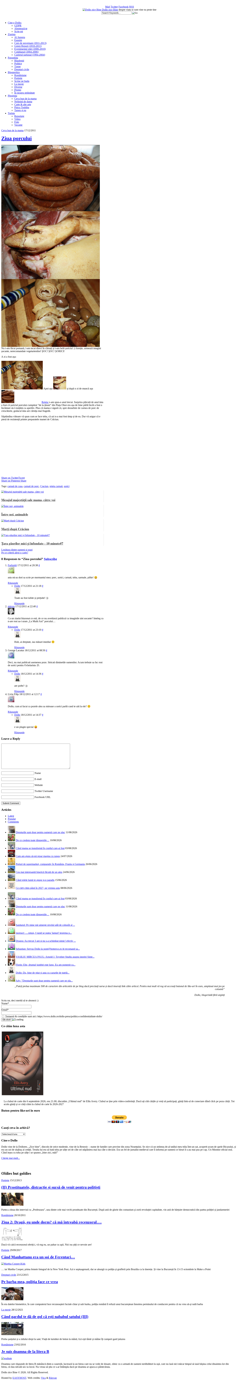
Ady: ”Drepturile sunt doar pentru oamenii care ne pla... (44, 980)
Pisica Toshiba (21, 107)
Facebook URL (43, 797)
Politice (18, 63)
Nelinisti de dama (23, 101)
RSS (131, 6)
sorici (66, 486)
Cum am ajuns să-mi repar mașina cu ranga (38, 856)
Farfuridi (12, 565)
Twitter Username (44, 791)
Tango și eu (20, 110)
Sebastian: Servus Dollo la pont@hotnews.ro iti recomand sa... (48, 948)
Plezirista (12, 95)
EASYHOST (19, 1377)
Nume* (5, 1003)
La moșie (19, 84)
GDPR (17, 25)
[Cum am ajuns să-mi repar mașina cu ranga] (11, 856)
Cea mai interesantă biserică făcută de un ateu (39, 872)
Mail (107, 6)
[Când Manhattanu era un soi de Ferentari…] (13, 1263)
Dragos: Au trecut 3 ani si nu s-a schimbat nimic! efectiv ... (46, 941)
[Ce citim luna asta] (22, 1096)
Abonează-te (20, 28)
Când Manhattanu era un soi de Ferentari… (38, 1257)
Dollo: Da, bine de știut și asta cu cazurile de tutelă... (42, 972)
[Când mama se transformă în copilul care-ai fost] (11, 848)
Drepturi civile (21, 69)
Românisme (20, 75)
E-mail (38, 779)
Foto (16, 122)
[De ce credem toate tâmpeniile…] (11, 840)
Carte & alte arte (22, 104)
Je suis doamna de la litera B (25, 1351)
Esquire (18, 40)
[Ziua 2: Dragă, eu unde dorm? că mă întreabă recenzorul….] (12, 1239)
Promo (17, 89)
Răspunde (13, 583)
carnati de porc (31, 486)
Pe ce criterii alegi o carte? (14, 552)
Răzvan (53, 1377)
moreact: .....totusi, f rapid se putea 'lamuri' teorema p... (44, 933)
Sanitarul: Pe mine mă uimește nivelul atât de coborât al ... (45, 925)
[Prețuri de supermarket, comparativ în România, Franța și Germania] (11, 864)
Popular (12, 818)
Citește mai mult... (10, 1158)
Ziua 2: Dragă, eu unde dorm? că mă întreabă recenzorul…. (51, 1222)
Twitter (114, 6)
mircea (11, 606)
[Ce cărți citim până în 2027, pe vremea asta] (11, 888)
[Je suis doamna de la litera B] (6, 1358)
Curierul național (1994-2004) (29, 54)
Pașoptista (13, 57)
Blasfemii (19, 60)
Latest (11, 816)
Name (38, 773)
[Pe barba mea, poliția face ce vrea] (12, 1299)
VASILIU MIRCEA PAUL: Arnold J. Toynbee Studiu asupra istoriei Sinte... (55, 956)
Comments (13, 821)
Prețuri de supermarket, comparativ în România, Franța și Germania (50, 864)
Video (17, 119)
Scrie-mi (18, 31)
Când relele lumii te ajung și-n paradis (35, 880)
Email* (5, 1009)
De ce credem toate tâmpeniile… (32, 840)
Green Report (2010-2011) (28, 46)
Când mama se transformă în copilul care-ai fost (40, 848)
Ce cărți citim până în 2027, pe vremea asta (38, 888)
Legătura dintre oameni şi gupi (17, 549)
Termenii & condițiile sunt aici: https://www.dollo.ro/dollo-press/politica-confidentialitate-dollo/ (53, 1016)
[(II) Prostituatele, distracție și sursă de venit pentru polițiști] (12, 1204)
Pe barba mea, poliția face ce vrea (29, 1282)
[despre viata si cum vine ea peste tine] (92, 9)
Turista (11, 113)
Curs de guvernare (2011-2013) (30, 43)
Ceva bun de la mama (25, 98)
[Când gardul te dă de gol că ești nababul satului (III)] (12, 1334)
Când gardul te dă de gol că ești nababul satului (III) (44, 1316)
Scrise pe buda (21, 81)
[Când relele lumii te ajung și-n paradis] (11, 880)
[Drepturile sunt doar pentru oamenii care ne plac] (11, 832)
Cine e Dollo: (15, 22)
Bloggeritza (14, 72)
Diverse (18, 87)
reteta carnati (56, 486)
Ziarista (11, 34)
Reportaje (19, 116)
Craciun (44, 486)
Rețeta (45, 402)
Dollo (17, 586)
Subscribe (50, 559)
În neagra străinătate (24, 92)
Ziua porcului (16, 138)
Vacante (18, 125)
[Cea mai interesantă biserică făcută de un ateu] (11, 872)
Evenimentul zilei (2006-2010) (30, 49)
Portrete (18, 78)
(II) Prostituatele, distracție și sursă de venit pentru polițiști (50, 1187)
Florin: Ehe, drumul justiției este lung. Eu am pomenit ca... (45, 964)
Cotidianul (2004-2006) (26, 51)
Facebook (124, 6)
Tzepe (17, 66)
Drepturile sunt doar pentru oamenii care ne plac (40, 832)
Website (39, 785)
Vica (43, 1377)
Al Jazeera (19, 37)
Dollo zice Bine (110, 9)
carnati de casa (14, 486)
